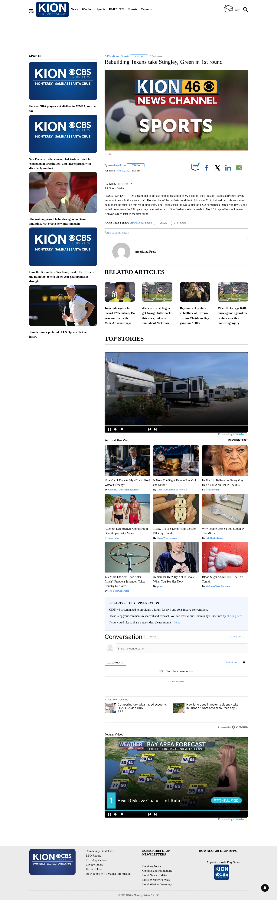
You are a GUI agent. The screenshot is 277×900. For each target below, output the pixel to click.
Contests (146, 9)
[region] (176, 682)
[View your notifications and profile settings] (244, 662)
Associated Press (117, 165)
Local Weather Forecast (156, 879)
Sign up (241, 637)
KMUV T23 (116, 9)
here (176, 622)
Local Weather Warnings (157, 884)
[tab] (115, 662)
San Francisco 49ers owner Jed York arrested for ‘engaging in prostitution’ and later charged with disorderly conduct (60, 164)
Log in (232, 637)
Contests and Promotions (157, 870)
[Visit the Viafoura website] (240, 727)
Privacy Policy (94, 864)
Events (132, 9)
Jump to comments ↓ (117, 232)
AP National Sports (141, 222)
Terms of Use (94, 869)
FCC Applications (96, 860)
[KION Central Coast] (52, 9)
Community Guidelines (99, 851)
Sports (101, 9)
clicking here (234, 616)
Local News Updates (154, 875)
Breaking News (151, 866)
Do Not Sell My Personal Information (108, 873)
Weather (87, 9)
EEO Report (93, 855)
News (74, 9)
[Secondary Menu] (34, 9)
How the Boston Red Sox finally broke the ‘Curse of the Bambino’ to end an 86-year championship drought (62, 277)
